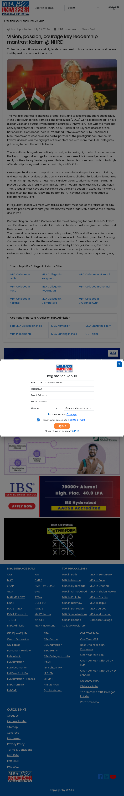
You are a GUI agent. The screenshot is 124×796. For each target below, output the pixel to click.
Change (72, 414)
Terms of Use (76, 420)
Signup (62, 426)
